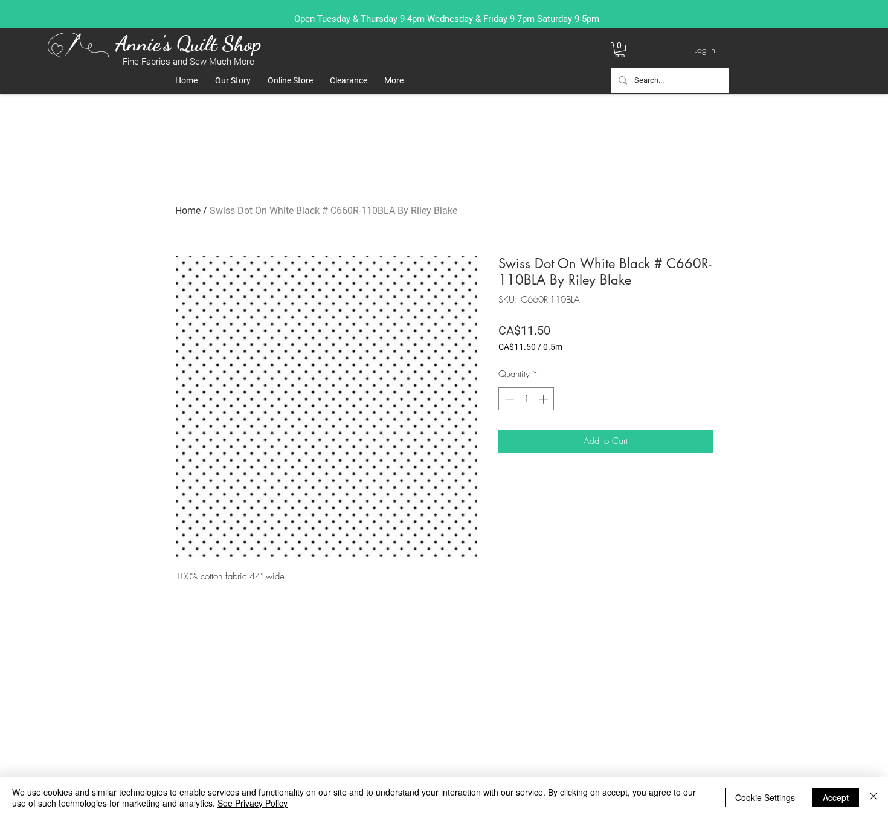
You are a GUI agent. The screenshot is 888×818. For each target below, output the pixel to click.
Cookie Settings (765, 797)
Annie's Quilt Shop (188, 43)
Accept (836, 797)
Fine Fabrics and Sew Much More (188, 61)
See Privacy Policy (252, 803)
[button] (620, 49)
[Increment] (544, 399)
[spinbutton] (526, 399)
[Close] (873, 797)
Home (188, 210)
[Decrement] (508, 399)
